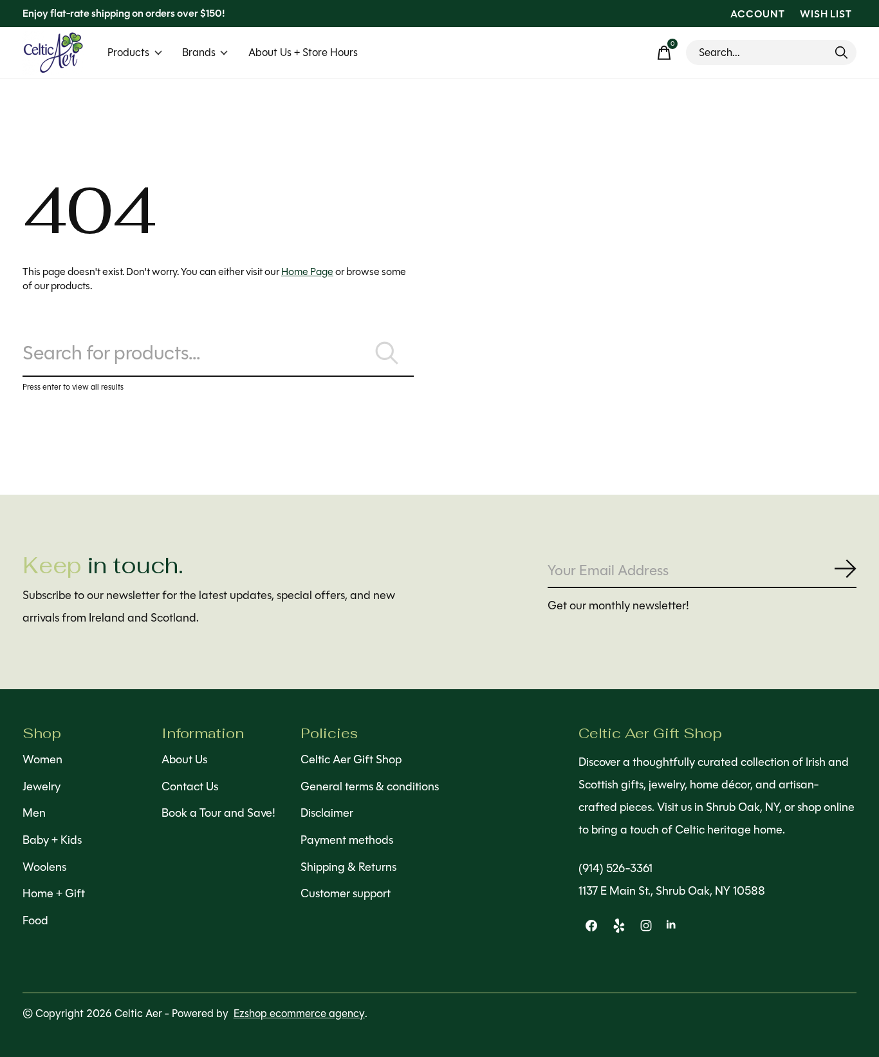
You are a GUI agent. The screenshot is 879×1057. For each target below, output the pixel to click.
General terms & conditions (370, 786)
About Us (184, 759)
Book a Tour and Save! (218, 813)
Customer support (346, 893)
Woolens (44, 867)
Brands (199, 52)
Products (128, 52)
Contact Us (190, 786)
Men (34, 813)
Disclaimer (327, 813)
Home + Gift (54, 893)
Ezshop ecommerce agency (299, 1013)
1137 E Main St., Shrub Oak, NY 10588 (671, 890)
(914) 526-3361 (615, 868)
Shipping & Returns (348, 867)
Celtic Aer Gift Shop (351, 759)
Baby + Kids (52, 840)
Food (35, 920)
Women (42, 759)
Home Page (307, 271)
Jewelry (41, 786)
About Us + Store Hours (303, 52)
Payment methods (347, 840)
